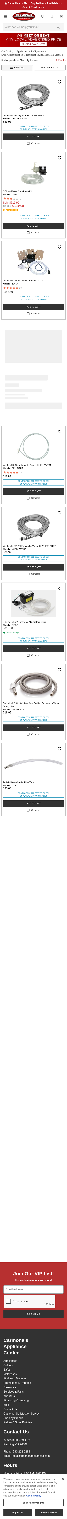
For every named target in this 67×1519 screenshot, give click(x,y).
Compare (35, 143)
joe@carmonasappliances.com (31, 1455)
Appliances (22, 51)
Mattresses (10, 1374)
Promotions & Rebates (17, 1382)
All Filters (19, 67)
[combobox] (50, 67)
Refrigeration (37, 51)
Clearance (9, 1387)
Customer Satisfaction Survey (21, 1413)
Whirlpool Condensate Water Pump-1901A (23, 281)
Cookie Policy (33, 1495)
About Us (9, 1396)
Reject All (17, 1512)
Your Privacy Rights (33, 1502)
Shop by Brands (13, 1418)
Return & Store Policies (17, 1422)
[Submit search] (58, 27)
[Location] (42, 16)
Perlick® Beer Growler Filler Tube (18, 782)
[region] (33, 1496)
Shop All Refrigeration (12, 55)
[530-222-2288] (52, 16)
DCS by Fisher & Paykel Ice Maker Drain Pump (25, 622)
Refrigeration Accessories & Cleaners (44, 55)
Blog (6, 1404)
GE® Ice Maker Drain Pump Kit (17, 191)
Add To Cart (34, 136)
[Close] (63, 1479)
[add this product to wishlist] (59, 82)
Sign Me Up (33, 1313)
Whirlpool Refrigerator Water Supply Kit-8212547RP (27, 465)
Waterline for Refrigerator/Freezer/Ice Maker (23, 115)
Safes (6, 1369)
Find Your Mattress (14, 1378)
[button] (5, 16)
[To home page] (24, 16)
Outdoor (8, 1365)
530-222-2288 (21, 1451)
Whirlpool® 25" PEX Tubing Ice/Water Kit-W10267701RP (29, 546)
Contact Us (10, 1409)
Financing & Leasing (16, 1400)
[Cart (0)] (61, 16)
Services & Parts (13, 1391)
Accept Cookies (48, 1512)
